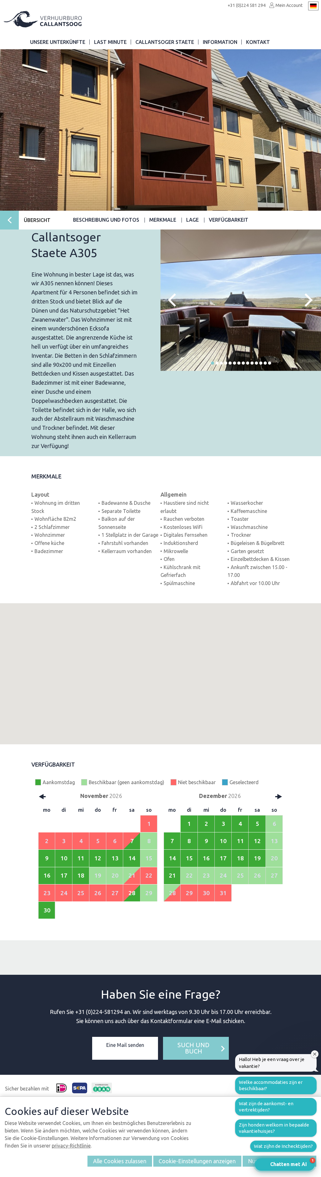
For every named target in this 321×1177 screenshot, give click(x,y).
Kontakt (258, 42)
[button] (212, 363)
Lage (192, 220)
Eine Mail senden (125, 1045)
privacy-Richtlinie (71, 1145)
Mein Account (289, 5)
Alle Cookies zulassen (119, 1161)
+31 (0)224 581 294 (247, 5)
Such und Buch (193, 1048)
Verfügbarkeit (228, 220)
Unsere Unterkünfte (57, 42)
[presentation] (174, 299)
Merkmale (162, 220)
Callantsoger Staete (164, 42)
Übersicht (37, 220)
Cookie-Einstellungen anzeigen (197, 1161)
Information (220, 42)
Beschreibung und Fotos (106, 220)
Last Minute (110, 42)
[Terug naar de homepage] (43, 19)
